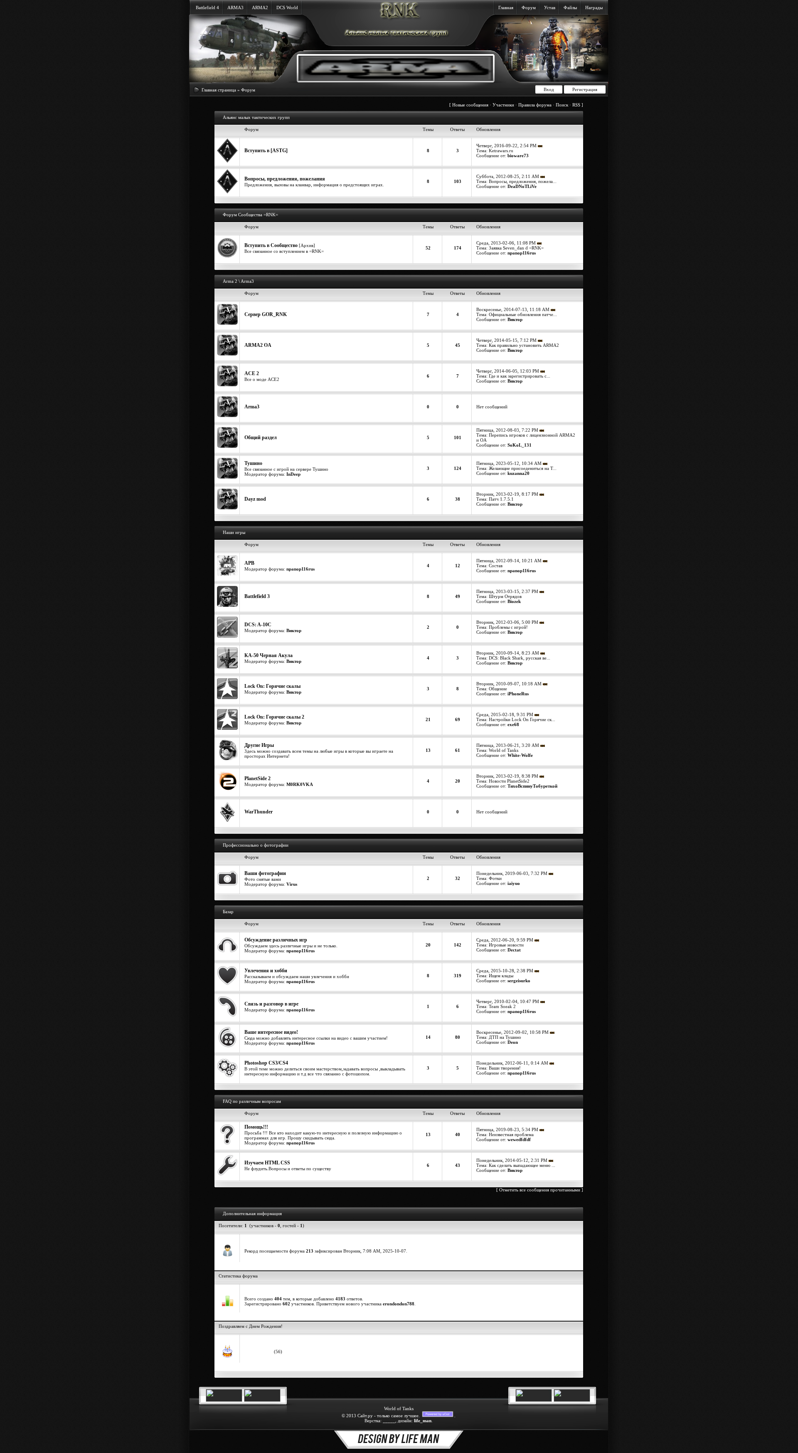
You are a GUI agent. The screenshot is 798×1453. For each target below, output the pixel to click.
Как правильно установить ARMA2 (524, 345)
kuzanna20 (518, 473)
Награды (594, 7)
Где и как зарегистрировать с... (519, 375)
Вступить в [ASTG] (266, 150)
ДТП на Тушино (505, 1037)
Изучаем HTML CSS (267, 1163)
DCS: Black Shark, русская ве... (519, 657)
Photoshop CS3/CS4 (266, 1063)
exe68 (513, 724)
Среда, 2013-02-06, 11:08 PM (506, 242)
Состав (495, 565)
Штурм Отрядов (505, 596)
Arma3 (251, 407)
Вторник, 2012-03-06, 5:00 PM (507, 622)
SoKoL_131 (519, 444)
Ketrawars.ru (501, 150)
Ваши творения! (505, 1067)
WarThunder (258, 812)
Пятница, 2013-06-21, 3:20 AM (507, 745)
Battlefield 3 (257, 596)
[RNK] (389, 79)
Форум (529, 7)
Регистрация (584, 89)
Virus (291, 884)
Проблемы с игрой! (508, 627)
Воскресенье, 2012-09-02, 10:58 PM (512, 1032)
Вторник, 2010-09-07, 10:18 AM (509, 683)
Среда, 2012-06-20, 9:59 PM (504, 939)
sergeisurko (518, 980)
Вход (549, 89)
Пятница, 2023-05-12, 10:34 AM (509, 463)
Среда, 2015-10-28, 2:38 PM (504, 970)
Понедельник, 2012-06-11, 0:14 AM (512, 1062)
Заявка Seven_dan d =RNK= (516, 247)
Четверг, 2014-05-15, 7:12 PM (506, 340)
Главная (505, 7)
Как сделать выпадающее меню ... (522, 1165)
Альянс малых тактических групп (256, 117)
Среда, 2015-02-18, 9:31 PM (504, 714)
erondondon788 (398, 1303)
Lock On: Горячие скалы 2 (274, 717)
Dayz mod (255, 499)
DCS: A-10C (257, 625)
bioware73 (518, 155)
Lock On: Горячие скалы (272, 686)
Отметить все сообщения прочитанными (539, 1189)
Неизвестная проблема (511, 1134)
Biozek (514, 601)
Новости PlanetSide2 (509, 780)
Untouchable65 (259, 1351)
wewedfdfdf (519, 1139)
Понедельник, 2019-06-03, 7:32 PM (511, 873)
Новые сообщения (470, 104)
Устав (549, 7)
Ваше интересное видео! (271, 1032)
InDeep (293, 474)
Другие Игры (259, 745)
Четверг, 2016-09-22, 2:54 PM (506, 145)
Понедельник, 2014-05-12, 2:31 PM (511, 1160)
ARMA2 (260, 7)
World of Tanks (503, 750)
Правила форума (535, 104)
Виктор (514, 319)
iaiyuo (513, 883)
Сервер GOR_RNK (265, 314)
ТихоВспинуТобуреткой (532, 785)
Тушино (253, 463)
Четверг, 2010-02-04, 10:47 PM (507, 1001)
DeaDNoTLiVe (522, 186)
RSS (576, 104)
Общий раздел (260, 437)
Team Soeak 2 (502, 1006)
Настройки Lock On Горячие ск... (522, 719)
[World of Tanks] (224, 1400)
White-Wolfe (520, 755)
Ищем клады (501, 975)
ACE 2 (251, 373)
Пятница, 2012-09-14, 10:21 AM (509, 560)
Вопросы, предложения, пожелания (284, 179)
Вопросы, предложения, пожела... (523, 181)
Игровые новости (506, 944)
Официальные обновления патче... (523, 314)
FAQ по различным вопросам (252, 1101)
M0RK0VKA (299, 784)
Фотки (495, 878)
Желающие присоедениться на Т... (523, 468)
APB (249, 563)
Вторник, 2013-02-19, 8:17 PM (507, 494)
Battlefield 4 (207, 7)
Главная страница (219, 89)
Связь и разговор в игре (271, 1004)
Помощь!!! (256, 1127)
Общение (498, 688)
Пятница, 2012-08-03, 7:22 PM (507, 429)
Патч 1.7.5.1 (501, 499)
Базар (228, 911)
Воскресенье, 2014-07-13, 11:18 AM (512, 309)
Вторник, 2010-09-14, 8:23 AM (507, 652)
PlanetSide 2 (257, 778)
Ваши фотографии (265, 873)
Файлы (570, 7)
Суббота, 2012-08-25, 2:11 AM (507, 176)
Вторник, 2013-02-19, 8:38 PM (507, 775)
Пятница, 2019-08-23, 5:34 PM (507, 1129)
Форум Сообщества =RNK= (250, 214)
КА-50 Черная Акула (268, 655)
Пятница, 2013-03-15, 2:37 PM (507, 591)
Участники (503, 104)
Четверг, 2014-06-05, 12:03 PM (507, 370)
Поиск (562, 104)
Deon (512, 1042)
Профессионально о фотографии (255, 845)
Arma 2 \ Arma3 (238, 281)
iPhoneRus (518, 693)
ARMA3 (235, 7)
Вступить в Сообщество (271, 245)
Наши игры (234, 532)
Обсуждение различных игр (275, 940)
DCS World (287, 7)
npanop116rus (521, 252)
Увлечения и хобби (265, 971)
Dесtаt (514, 949)
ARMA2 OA (257, 345)
